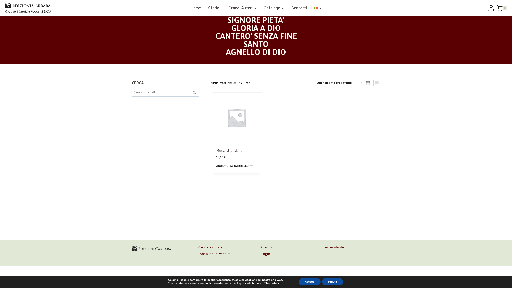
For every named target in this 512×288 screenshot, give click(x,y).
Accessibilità (334, 247)
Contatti (299, 8)
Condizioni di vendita (214, 254)
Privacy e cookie (210, 247)
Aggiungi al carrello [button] (232, 165)
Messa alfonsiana (229, 151)
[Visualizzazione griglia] (368, 83)
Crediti (266, 247)
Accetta (310, 282)
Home (195, 8)
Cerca (195, 92)
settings (274, 283)
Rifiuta (332, 282)
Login (265, 254)
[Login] (491, 8)
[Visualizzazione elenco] (376, 83)
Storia (213, 8)
